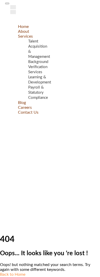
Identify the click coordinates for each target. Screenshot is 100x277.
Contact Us (28, 112)
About (23, 31)
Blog (22, 103)
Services (25, 36)
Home (23, 27)
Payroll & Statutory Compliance (38, 93)
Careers (25, 107)
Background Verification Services (38, 67)
